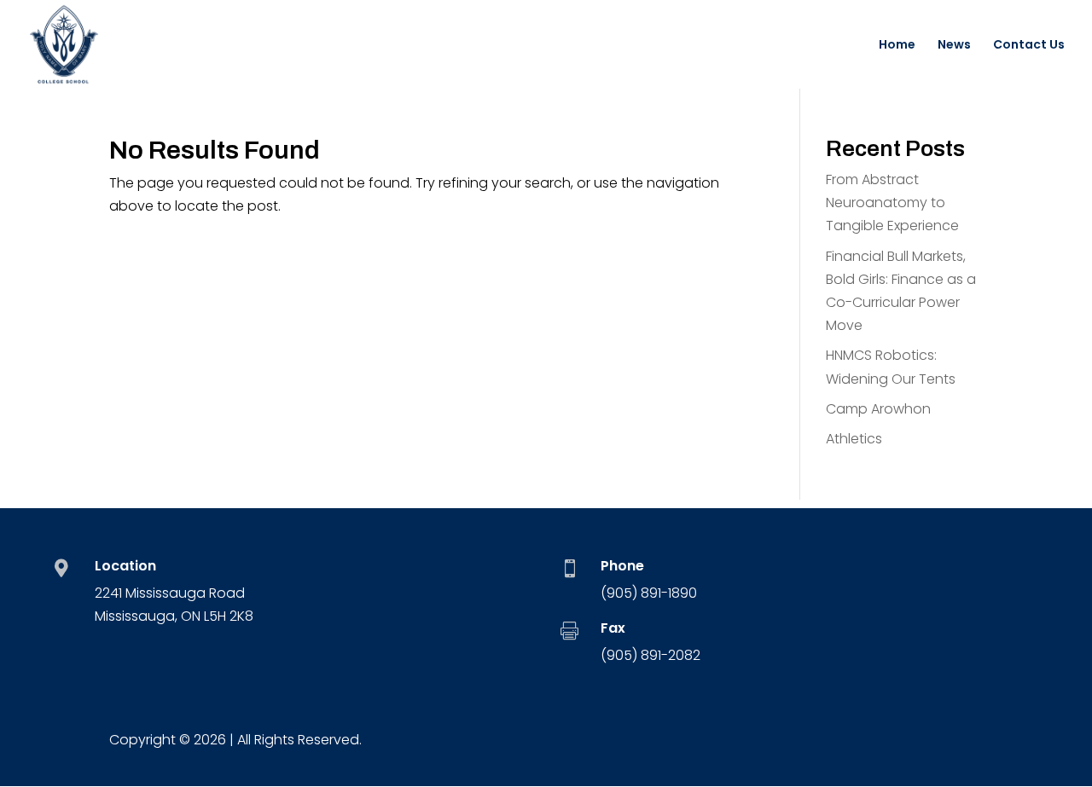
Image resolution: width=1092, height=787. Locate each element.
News (954, 45)
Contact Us (1029, 45)
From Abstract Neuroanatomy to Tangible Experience (892, 202)
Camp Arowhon (878, 409)
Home (897, 45)
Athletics (854, 438)
